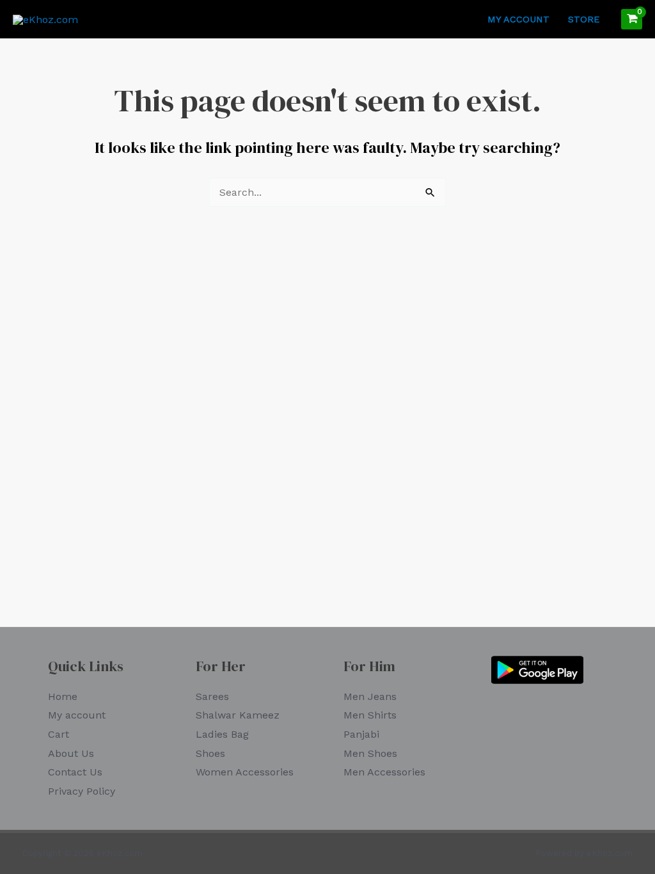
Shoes (210, 753)
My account (518, 19)
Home (62, 696)
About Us (71, 753)
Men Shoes (370, 753)
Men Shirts (370, 715)
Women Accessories (245, 772)
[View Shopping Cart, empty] (631, 19)
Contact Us (75, 772)
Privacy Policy (81, 791)
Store (583, 19)
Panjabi (361, 734)
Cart (58, 734)
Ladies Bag (222, 734)
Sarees (212, 696)
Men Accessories (384, 772)
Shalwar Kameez (238, 715)
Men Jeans (370, 696)
